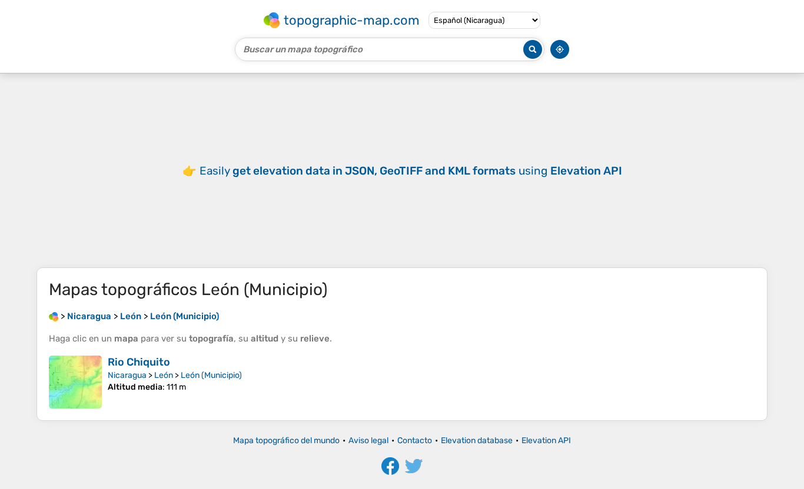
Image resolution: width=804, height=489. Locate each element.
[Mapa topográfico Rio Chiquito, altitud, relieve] (75, 382)
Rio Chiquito (139, 362)
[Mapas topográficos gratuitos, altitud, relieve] (53, 316)
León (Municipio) (211, 375)
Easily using (411, 170)
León (163, 375)
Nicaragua (127, 375)
